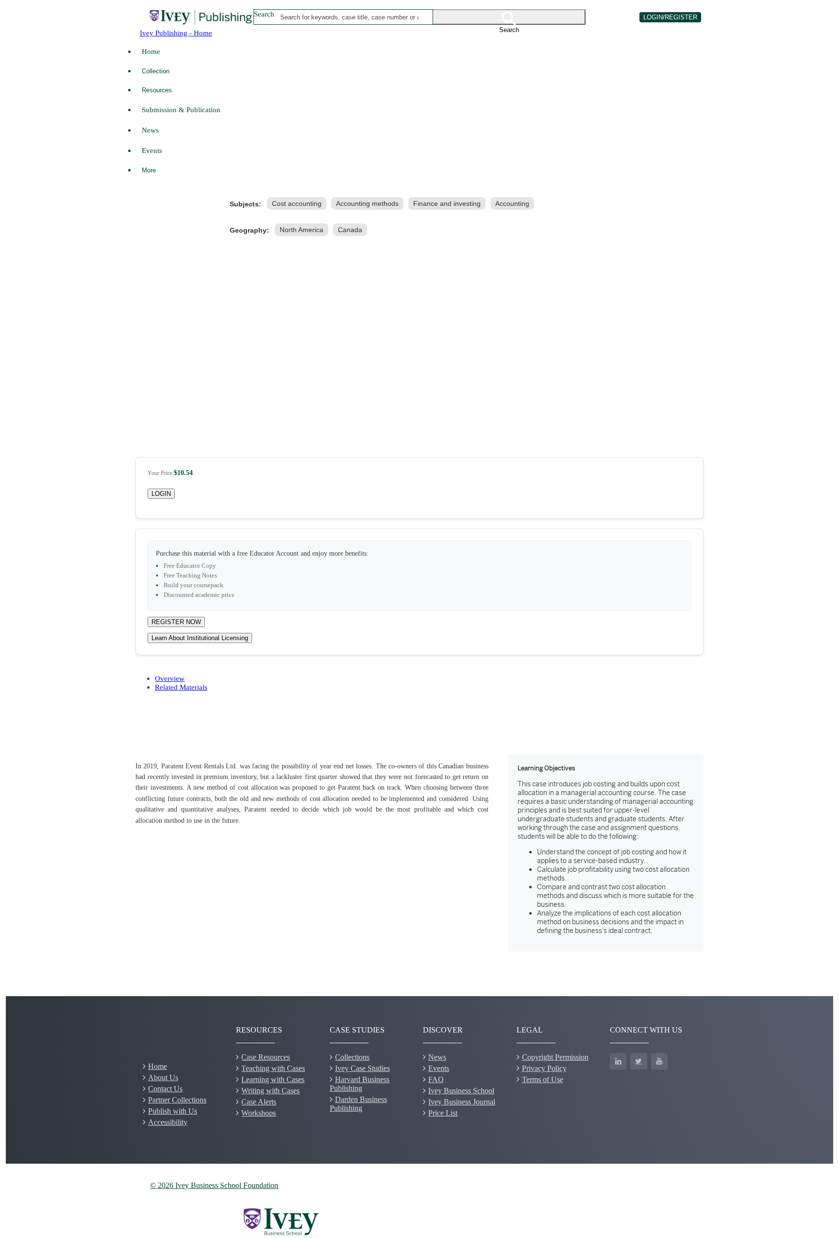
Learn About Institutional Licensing (199, 638)
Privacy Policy (544, 1068)
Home (151, 51)
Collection (155, 71)
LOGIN (161, 493)
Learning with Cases (272, 1079)
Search (264, 14)
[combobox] (349, 17)
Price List (442, 1113)
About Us (163, 1077)
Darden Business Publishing (358, 1103)
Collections (352, 1057)
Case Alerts (258, 1102)
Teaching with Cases (273, 1068)
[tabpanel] (419, 853)
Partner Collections (177, 1100)
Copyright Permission (555, 1057)
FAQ (436, 1079)
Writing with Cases (270, 1090)
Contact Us (165, 1089)
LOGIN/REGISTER (670, 17)
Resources (157, 90)
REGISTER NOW (176, 622)
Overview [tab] (170, 678)
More (149, 170)
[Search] (509, 17)
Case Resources (265, 1057)
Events (152, 150)
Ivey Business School (461, 1090)
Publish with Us (172, 1111)
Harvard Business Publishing (359, 1083)
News (150, 130)
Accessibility (167, 1122)
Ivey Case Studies (362, 1068)
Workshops (258, 1113)
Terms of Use (542, 1079)
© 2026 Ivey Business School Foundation (214, 1185)
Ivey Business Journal (461, 1102)
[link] (298, 203)
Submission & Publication (181, 109)
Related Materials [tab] (181, 687)
